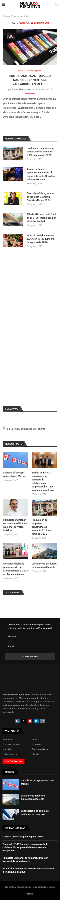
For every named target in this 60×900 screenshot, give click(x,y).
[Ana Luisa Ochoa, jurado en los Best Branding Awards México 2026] (13, 198)
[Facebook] (17, 721)
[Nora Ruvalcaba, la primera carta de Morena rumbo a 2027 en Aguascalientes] (15, 551)
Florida (35, 754)
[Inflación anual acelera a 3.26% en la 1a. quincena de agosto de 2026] (13, 240)
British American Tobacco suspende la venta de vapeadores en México (30, 80)
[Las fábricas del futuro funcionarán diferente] (44, 551)
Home (30, 894)
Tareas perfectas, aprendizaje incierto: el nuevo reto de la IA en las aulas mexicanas (41, 174)
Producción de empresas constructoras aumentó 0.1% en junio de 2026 (40, 152)
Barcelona (37, 744)
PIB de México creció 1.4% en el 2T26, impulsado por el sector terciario (41, 218)
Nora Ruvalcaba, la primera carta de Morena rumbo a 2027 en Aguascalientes (15, 569)
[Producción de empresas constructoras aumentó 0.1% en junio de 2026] (13, 153)
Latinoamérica (10, 754)
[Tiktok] (42, 721)
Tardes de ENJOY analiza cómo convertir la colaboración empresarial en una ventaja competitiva (43, 481)
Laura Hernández (21, 89)
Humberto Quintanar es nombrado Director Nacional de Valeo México (15, 525)
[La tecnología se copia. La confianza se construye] (10, 814)
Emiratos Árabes (11, 744)
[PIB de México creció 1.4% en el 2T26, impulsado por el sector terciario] (13, 219)
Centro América (40, 749)
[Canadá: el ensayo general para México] (15, 460)
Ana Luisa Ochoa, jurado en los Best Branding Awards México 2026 (40, 197)
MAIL (20, 761)
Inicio (5, 16)
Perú (34, 739)
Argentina (7, 739)
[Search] (56, 5)
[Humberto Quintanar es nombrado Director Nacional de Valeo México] (15, 507)
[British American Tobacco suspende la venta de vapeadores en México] (30, 47)
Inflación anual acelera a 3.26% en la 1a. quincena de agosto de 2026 (40, 239)
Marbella (7, 749)
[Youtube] (30, 721)
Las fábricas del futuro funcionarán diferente (44, 565)
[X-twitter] (23, 721)
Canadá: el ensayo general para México (14, 474)
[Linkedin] (36, 721)
